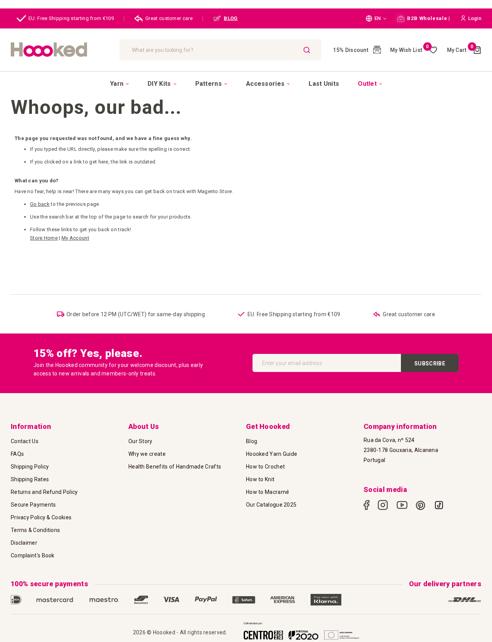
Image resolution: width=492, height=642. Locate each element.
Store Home (44, 238)
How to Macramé (267, 492)
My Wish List (409, 50)
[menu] (246, 83)
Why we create (147, 454)
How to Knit (260, 479)
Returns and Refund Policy (44, 492)
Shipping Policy (30, 467)
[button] (376, 18)
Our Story (140, 441)
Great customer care (169, 18)
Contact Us (24, 441)
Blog (251, 441)
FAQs (17, 454)
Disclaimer (24, 543)
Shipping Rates (30, 479)
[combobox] (221, 49)
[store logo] (61, 49)
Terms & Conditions (35, 530)
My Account (75, 238)
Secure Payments (33, 505)
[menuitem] (119, 84)
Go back (40, 204)
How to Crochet (265, 467)
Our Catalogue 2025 (271, 505)
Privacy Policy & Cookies (41, 517)
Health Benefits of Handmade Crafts (174, 467)
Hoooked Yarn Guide (271, 454)
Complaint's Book (33, 555)
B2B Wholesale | (428, 18)
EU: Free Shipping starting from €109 (71, 18)
